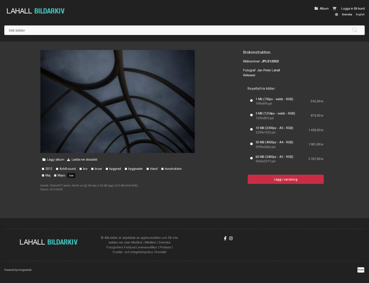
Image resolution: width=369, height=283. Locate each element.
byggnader (135, 168)
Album (324, 8)
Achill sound (68, 168)
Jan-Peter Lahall (268, 70)
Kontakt (160, 252)
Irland (154, 168)
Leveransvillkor (146, 247)
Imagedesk (25, 269)
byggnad (115, 168)
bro (85, 168)
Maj (47, 175)
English (360, 14)
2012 (48, 168)
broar (98, 168)
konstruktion (173, 168)
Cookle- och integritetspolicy (133, 252)
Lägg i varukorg (285, 179)
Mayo (61, 175)
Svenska (347, 14)
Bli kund (359, 8)
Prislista (165, 247)
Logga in (347, 8)
